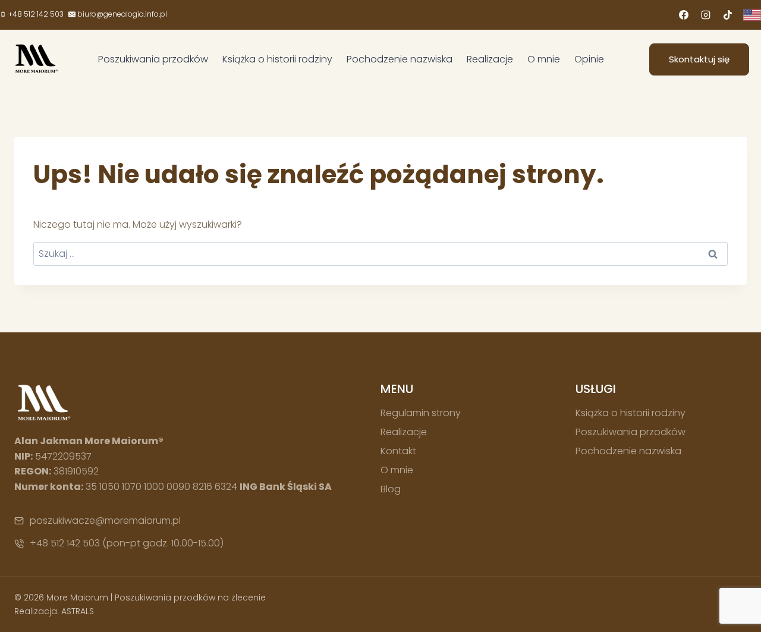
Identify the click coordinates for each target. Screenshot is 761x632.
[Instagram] (705, 14)
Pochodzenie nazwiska (399, 59)
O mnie (543, 59)
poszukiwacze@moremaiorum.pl (105, 520)
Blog (390, 489)
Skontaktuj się (699, 59)
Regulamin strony (420, 413)
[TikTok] (727, 14)
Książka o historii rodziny (277, 59)
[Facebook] (683, 14)
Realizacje (490, 59)
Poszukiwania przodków (153, 59)
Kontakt (398, 451)
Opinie (589, 59)
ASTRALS (77, 611)
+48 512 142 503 (65, 543)
